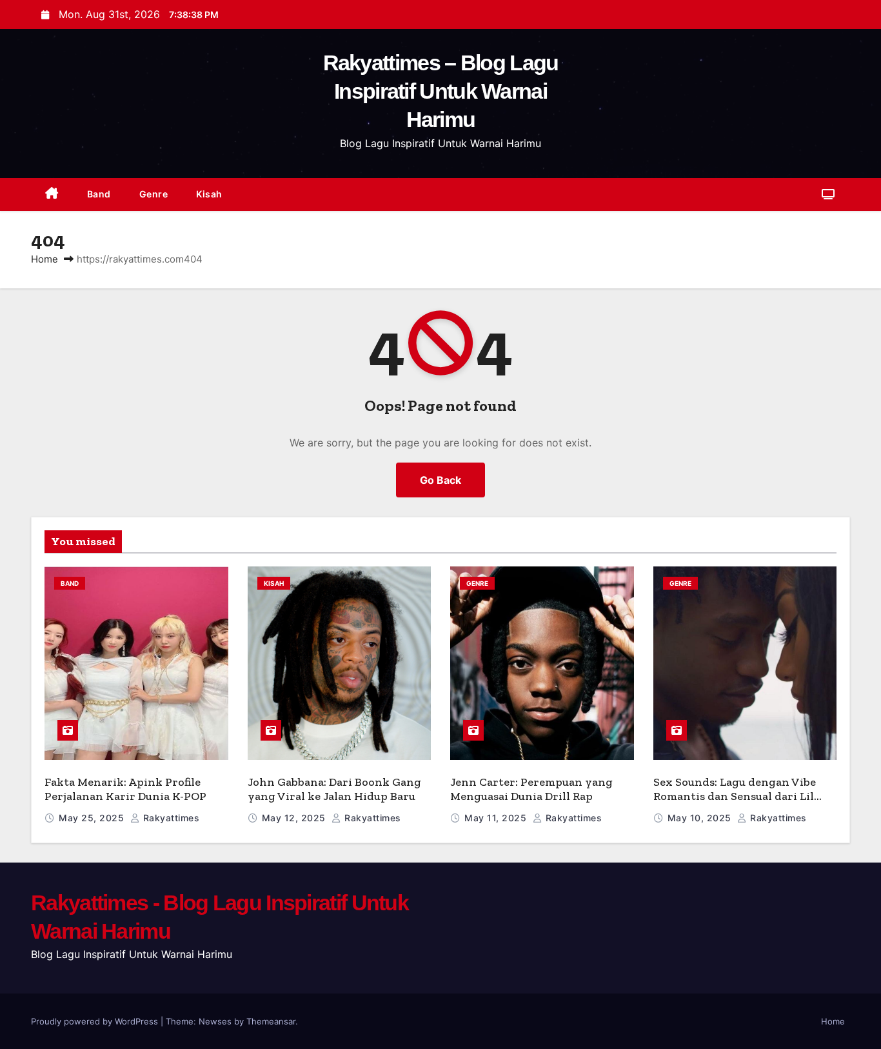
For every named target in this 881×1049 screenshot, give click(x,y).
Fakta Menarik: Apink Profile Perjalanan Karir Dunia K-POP (125, 789)
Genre (153, 193)
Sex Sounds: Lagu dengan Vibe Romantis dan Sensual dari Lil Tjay (734, 796)
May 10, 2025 (701, 817)
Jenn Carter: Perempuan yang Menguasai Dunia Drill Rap (531, 789)
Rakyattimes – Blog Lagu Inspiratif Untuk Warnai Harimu (441, 91)
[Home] (52, 194)
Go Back (440, 480)
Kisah (209, 193)
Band (99, 193)
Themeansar (270, 1021)
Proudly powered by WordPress (96, 1021)
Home (44, 259)
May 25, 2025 (93, 817)
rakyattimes (169, 817)
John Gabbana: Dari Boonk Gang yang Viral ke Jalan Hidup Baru (334, 789)
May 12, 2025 (295, 817)
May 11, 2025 (497, 817)
